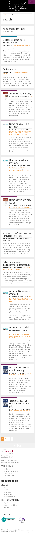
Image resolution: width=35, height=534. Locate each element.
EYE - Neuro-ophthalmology (22, 45)
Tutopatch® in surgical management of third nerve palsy (19, 403)
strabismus (12, 134)
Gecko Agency (27, 532)
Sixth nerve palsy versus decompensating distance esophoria (16, 263)
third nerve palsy (22, 134)
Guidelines (7, 507)
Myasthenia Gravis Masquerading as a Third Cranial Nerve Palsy (17, 234)
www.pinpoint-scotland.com (10, 462)
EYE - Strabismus (22, 98)
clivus (25, 169)
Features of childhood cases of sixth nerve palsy (19, 369)
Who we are (7, 488)
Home (5, 14)
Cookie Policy (8, 469)
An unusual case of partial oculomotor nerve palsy (19, 328)
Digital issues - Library (10, 503)
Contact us (7, 492)
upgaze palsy (17, 337)
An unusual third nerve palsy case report (19, 292)
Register (6, 490)
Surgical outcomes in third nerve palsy (19, 125)
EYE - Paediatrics (14, 207)
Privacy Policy (8, 473)
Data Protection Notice (11, 471)
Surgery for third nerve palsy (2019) (20, 201)
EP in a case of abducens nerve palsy (18, 161)
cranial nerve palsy (20, 132)
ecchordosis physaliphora (17, 170)
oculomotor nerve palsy (23, 336)
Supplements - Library (11, 505)
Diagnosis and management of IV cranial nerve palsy (15, 41)
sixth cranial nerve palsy (24, 172)
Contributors (8, 494)
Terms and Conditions (11, 475)
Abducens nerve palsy (15, 169)
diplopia (28, 132)
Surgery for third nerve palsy (20, 93)
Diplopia (26, 298)
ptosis (11, 300)
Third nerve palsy (9, 69)
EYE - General (16, 269)
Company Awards (9, 496)
